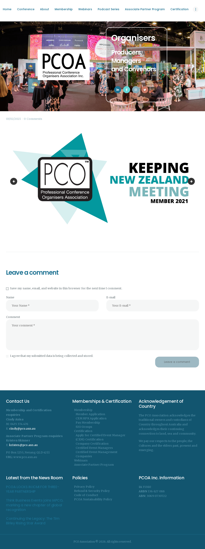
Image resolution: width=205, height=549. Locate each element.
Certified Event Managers (94, 448)
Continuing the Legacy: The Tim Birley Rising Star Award (32, 521)
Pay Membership (88, 422)
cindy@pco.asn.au (22, 428)
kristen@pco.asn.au (23, 445)
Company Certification (92, 443)
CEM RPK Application (91, 418)
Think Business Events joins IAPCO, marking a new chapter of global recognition (34, 505)
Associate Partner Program (94, 464)
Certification (83, 431)
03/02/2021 (13, 119)
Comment (13, 317)
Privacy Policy (84, 486)
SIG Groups (84, 427)
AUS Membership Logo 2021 (14, 181)
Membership (83, 410)
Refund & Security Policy (92, 491)
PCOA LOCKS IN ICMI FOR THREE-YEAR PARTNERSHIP (32, 489)
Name (10, 297)
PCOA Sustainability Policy (93, 499)
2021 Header (193, 181)
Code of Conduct (86, 495)
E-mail (110, 297)
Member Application (90, 414)
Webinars (81, 460)
